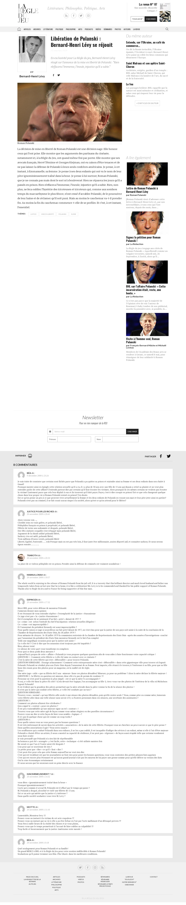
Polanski (62, 214)
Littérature (48, 29)
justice (33, 214)
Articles (27, 29)
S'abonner (151, 19)
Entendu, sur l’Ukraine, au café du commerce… (145, 44)
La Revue (129, 877)
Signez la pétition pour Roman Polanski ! (143, 239)
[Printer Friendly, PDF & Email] (30, 457)
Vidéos (98, 29)
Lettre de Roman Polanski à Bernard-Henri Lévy (142, 190)
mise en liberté (47, 214)
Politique (59, 29)
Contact (154, 877)
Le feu (129, 84)
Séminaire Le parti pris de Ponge (105, 885)
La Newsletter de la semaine (32, 880)
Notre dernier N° (129, 882)
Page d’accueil (32, 877)
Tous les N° (129, 879)
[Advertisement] (147, 134)
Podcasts (89, 29)
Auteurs (127, 29)
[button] (166, 29)
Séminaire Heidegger (105, 880)
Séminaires (108, 29)
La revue (136, 29)
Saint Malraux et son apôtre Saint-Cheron (146, 65)
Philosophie (71, 29)
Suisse (73, 214)
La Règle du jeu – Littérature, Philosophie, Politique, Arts (19, 28)
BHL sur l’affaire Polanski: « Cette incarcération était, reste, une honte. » (146, 289)
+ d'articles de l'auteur (147, 103)
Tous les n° (137, 19)
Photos (118, 29)
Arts (80, 29)
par (136, 195)
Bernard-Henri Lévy (32, 76)
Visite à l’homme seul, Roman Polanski (143, 340)
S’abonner (129, 885)
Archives (37, 29)
